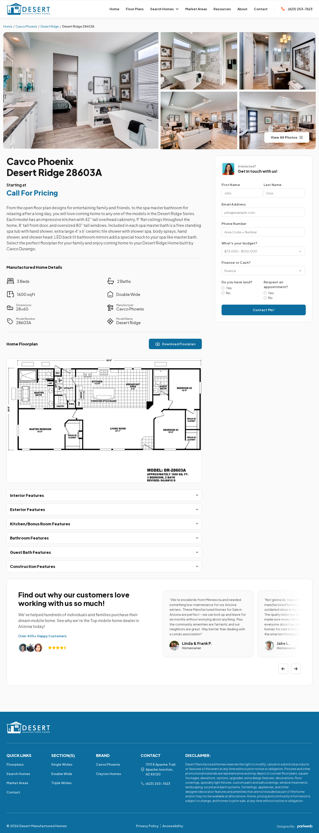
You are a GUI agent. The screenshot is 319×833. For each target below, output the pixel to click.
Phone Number (234, 223)
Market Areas (196, 9)
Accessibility (172, 826)
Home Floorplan (22, 343)
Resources (222, 9)
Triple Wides (61, 783)
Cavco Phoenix (40, 161)
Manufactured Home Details (34, 267)
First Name (231, 185)
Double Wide (61, 774)
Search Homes (162, 9)
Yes (229, 288)
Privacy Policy (147, 826)
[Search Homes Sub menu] (177, 9)
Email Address (234, 204)
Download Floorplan (178, 344)
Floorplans (15, 764)
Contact (261, 9)
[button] (104, 495)
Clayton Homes (108, 774)
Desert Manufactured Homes (43, 826)
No (228, 292)
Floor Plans (135, 9)
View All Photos (284, 137)
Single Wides (61, 764)
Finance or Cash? (236, 262)
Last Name (273, 185)
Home (114, 9)
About (242, 9)
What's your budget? (240, 243)
